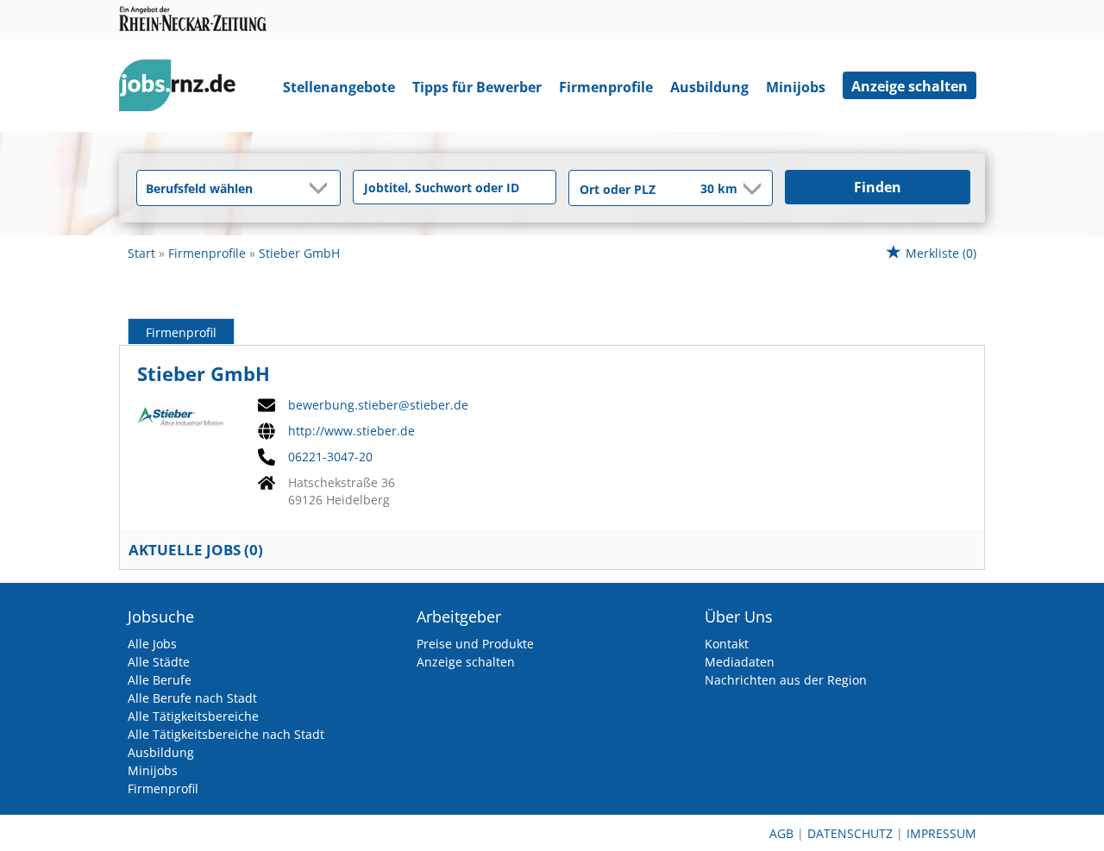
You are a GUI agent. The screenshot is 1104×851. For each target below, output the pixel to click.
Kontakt (727, 643)
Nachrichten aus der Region (786, 680)
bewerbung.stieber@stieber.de (378, 405)
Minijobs (795, 87)
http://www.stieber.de (351, 431)
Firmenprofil (181, 332)
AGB (781, 833)
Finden (877, 187)
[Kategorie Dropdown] (322, 188)
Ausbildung (709, 87)
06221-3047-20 (330, 457)
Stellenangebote (339, 87)
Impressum (941, 833)
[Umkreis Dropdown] (750, 188)
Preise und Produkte (475, 643)
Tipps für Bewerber (477, 87)
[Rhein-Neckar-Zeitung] (183, 89)
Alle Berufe (159, 680)
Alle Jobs (152, 643)
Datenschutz (850, 833)
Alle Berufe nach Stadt (192, 698)
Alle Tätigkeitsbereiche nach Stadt (226, 734)
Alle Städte (159, 662)
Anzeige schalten (909, 86)
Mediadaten (740, 662)
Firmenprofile (606, 87)
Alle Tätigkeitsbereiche (193, 716)
